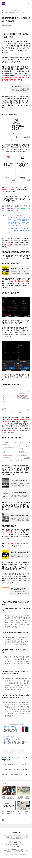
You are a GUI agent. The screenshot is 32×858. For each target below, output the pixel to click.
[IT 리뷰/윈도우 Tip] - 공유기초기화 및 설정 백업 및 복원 (19, 224)
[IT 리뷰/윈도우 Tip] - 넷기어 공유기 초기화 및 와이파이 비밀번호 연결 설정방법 (19, 230)
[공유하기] (11, 751)
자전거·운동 (16, 846)
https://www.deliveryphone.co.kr (12, 724)
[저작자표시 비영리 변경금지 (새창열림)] (26, 750)
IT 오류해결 (9, 844)
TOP (28, 832)
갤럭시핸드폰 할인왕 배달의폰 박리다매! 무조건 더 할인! (11, 727)
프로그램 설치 (16, 844)
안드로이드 (20, 757)
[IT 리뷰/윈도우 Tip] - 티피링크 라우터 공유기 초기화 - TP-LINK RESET (19, 219)
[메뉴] (29, 3)
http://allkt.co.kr (8, 736)
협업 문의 (16, 842)
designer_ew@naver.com (18, 849)
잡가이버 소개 (10, 842)
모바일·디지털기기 (8, 757)
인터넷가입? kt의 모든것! (11, 739)
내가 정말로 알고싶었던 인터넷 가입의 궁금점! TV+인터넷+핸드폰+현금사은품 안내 (15, 742)
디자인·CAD (23, 844)
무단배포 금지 (22, 842)
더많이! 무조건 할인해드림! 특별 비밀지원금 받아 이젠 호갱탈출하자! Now (11, 730)
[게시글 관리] (15, 751)
